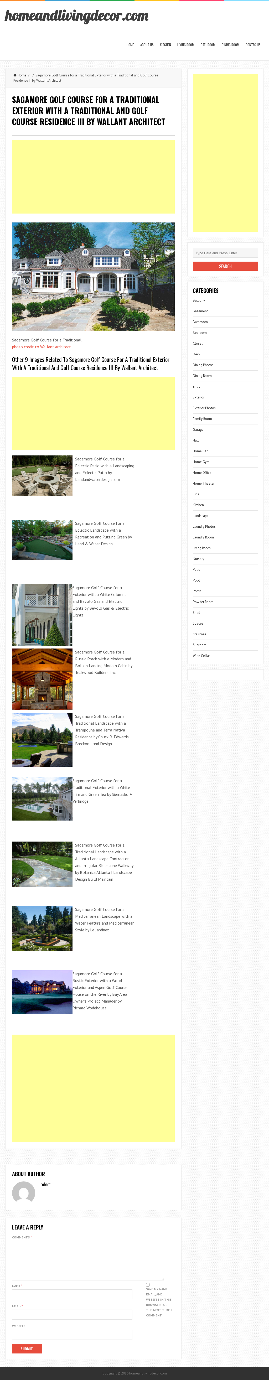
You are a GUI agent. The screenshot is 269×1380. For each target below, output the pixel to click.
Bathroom (208, 44)
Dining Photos (203, 365)
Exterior (198, 397)
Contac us (253, 44)
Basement (200, 311)
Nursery (198, 559)
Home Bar (200, 451)
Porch (197, 591)
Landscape (201, 515)
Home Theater (203, 483)
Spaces (198, 623)
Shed (196, 612)
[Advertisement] (93, 177)
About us (147, 44)
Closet (198, 343)
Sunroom (199, 645)
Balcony (199, 300)
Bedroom (200, 332)
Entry (196, 386)
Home (130, 44)
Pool (196, 580)
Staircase (199, 634)
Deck (196, 354)
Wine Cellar (201, 655)
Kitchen (165, 44)
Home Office (202, 472)
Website (18, 1326)
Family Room (202, 419)
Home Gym (201, 462)
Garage (198, 429)
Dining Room (230, 44)
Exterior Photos (204, 408)
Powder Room (203, 602)
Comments (22, 1237)
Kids (196, 494)
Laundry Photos (204, 526)
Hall (196, 440)
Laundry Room (203, 537)
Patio (196, 569)
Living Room (185, 44)
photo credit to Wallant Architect (41, 346)
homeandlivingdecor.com (76, 15)
